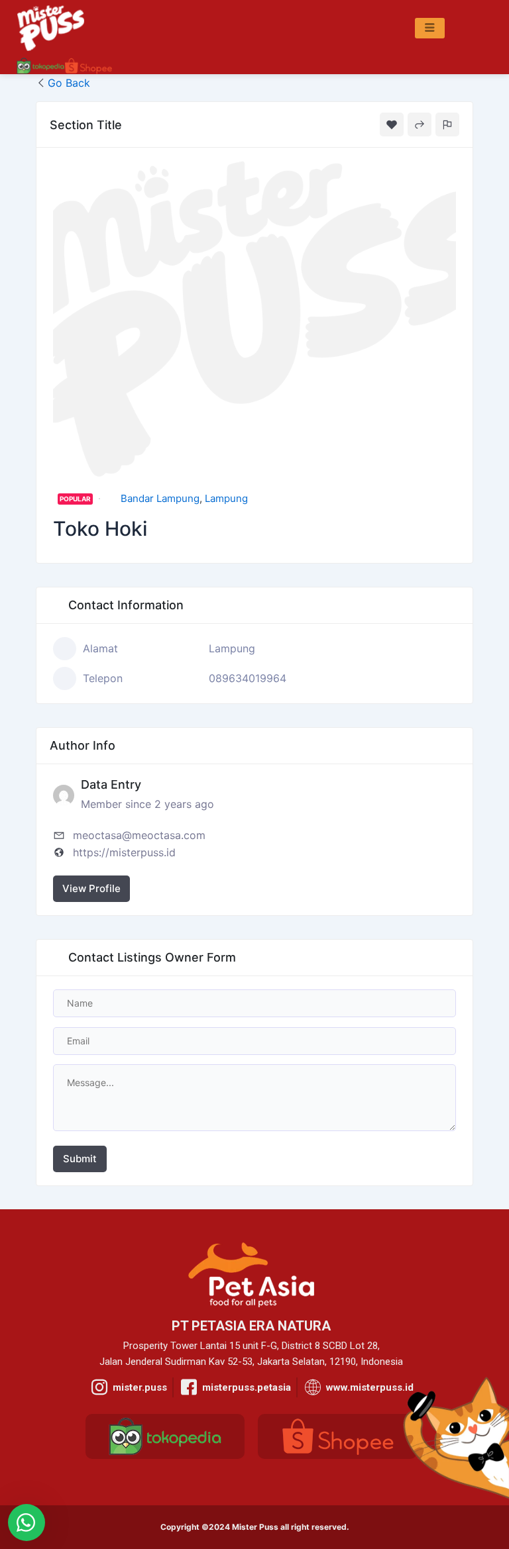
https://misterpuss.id (124, 852)
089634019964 (247, 678)
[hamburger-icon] (430, 28)
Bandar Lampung (160, 498)
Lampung (226, 498)
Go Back (69, 82)
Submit (80, 1158)
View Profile (91, 888)
